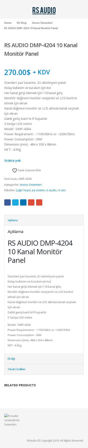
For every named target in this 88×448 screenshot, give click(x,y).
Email (39, 202)
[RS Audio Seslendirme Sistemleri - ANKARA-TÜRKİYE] (44, 10)
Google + (31, 202)
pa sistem (38, 190)
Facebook (7, 202)
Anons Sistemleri (31, 184)
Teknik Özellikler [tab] (16, 369)
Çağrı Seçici (23, 190)
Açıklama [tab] (13, 220)
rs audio (51, 190)
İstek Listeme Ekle (29, 170)
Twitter (15, 202)
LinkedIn (23, 202)
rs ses (62, 190)
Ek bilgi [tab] (11, 359)
